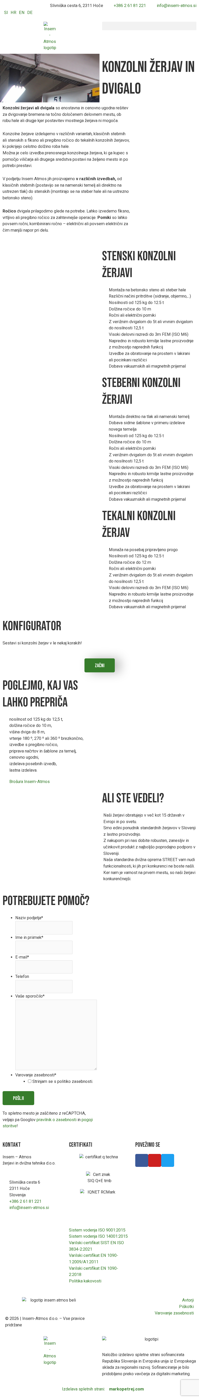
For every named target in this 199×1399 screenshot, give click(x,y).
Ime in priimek (29, 937)
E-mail (22, 957)
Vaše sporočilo (30, 996)
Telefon (22, 976)
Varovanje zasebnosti (35, 1075)
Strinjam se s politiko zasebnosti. (62, 1081)
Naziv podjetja (29, 917)
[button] (149, 26)
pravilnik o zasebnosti (56, 1119)
